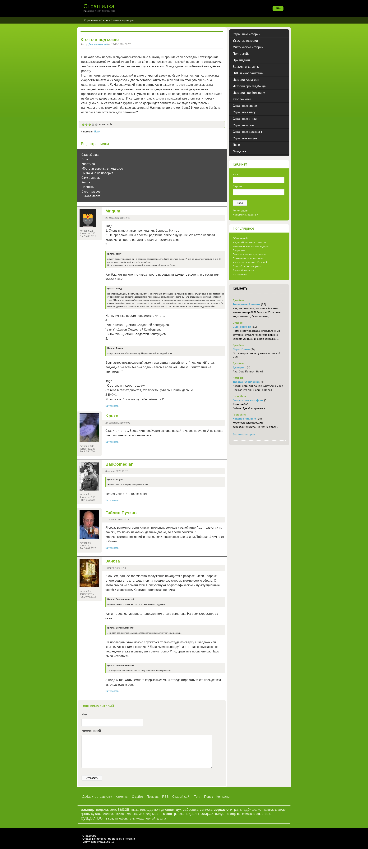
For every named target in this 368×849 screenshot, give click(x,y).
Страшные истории (246, 34)
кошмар (280, 809)
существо (92, 817)
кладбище (248, 809)
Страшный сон (243, 125)
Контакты (223, 796)
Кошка (85, 182)
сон (256, 814)
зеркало (221, 809)
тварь (108, 818)
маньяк (132, 814)
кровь (85, 814)
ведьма (102, 809)
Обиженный (240, 238)
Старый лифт (91, 154)
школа (161, 818)
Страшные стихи (245, 118)
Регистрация (240, 210)
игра (234, 809)
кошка (268, 809)
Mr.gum (112, 211)
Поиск (208, 796)
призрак (206, 813)
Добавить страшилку (97, 796)
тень (131, 818)
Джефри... (239, 367)
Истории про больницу (249, 92)
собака (247, 814)
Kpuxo (111, 415)
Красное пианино (244, 418)
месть (156, 814)
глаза (135, 809)
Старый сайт (181, 796)
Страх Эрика (241, 349)
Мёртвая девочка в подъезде (102, 168)
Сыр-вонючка (242, 326)
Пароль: (238, 186)
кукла (95, 814)
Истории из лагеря (246, 79)
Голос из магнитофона (248, 400)
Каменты (122, 796)
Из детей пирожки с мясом (249, 242)
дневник (167, 809)
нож (180, 814)
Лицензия (239, 250)
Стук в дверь (90, 177)
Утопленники (242, 99)
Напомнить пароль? (245, 214)
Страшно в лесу (244, 112)
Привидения (242, 60)
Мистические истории (248, 47)
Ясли (104, 20)
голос (144, 809)
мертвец (145, 814)
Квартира (88, 164)
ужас (139, 818)
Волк (84, 159)
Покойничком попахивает (249, 258)
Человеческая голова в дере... (252, 246)
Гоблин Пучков (121, 512)
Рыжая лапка (90, 196)
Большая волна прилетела (249, 254)
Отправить (92, 777)
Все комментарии (244, 434)
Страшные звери (245, 105)
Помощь (153, 796)
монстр (169, 814)
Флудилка (239, 151)
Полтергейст (242, 53)
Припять (87, 187)
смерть (234, 814)
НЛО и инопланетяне (248, 73)
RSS (165, 796)
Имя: (84, 714)
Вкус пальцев (91, 191)
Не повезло (240, 274)
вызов (123, 809)
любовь (120, 814)
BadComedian (119, 464)
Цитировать (111, 406)
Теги (197, 796)
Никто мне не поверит (97, 173)
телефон (121, 818)
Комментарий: (91, 730)
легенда (107, 814)
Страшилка (98, 6)
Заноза (112, 561)
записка (206, 809)
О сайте (137, 796)
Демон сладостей (98, 44)
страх (265, 814)
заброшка (190, 809)
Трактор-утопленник (246, 381)
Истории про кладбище (249, 86)
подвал (191, 814)
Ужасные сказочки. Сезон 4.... (251, 262)
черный (150, 818)
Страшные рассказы (247, 131)
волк (112, 809)
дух (179, 809)
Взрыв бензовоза (243, 270)
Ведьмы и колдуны (246, 66)
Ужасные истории (245, 40)
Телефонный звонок (246, 304)
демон (155, 809)
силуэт (220, 814)
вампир (87, 809)
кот (260, 809)
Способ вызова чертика (247, 266)
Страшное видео (245, 138)
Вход (240, 203)
